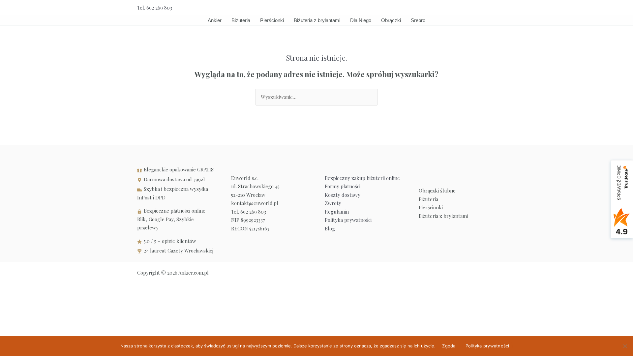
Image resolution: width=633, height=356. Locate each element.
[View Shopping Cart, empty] (478, 8)
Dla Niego (360, 20)
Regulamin (337, 211)
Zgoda (448, 345)
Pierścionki (272, 20)
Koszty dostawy (342, 195)
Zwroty (333, 203)
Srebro (418, 20)
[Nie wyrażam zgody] (624, 346)
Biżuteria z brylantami (317, 20)
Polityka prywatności (348, 220)
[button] (493, 7)
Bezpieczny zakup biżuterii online (362, 178)
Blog (330, 228)
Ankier (215, 20)
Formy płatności (342, 186)
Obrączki (391, 20)
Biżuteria (240, 20)
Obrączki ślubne (437, 190)
